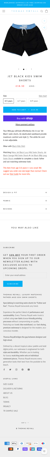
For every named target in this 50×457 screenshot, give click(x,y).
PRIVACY (7, 406)
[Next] (31, 69)
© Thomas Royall (25, 428)
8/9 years (34, 101)
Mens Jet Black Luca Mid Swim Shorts (27, 152)
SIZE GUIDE (8, 384)
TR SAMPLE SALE (10, 411)
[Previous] (18, 69)
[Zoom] (44, 20)
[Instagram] (16, 369)
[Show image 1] (23, 69)
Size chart (43, 96)
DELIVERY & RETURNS (13, 388)
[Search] (42, 11)
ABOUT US (7, 393)
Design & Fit (10, 192)
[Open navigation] (3, 11)
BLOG (5, 397)
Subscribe (13, 284)
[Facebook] (4, 369)
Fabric (7, 201)
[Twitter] (10, 369)
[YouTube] (29, 369)
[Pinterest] (22, 369)
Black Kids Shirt (18, 146)
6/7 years (21, 101)
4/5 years (8, 101)
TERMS (6, 402)
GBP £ (23, 423)
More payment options (25, 124)
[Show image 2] (26, 69)
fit (28, 137)
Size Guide (14, 174)
